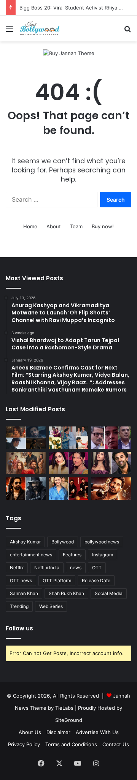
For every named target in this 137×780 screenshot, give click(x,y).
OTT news (21, 580)
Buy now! (103, 226)
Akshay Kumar (25, 542)
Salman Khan (24, 593)
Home (30, 226)
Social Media (109, 593)
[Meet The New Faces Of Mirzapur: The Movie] (26, 437)
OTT (97, 567)
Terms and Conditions (71, 744)
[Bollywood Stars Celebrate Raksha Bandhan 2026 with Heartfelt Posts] (69, 437)
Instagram (102, 554)
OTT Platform (57, 580)
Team (76, 226)
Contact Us (115, 744)
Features (72, 554)
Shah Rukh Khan (66, 593)
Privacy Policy (24, 744)
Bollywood (62, 542)
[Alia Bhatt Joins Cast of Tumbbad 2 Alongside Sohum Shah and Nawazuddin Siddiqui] (69, 488)
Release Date (96, 580)
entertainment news (31, 554)
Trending (19, 606)
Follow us (19, 628)
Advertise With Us (97, 732)
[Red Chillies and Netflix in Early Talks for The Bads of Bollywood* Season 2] (111, 488)
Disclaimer (58, 732)
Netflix (17, 567)
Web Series (51, 606)
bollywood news (101, 542)
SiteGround (68, 720)
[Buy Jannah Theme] (68, 53)
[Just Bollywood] (39, 28)
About (53, 226)
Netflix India (46, 567)
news (75, 567)
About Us (30, 732)
